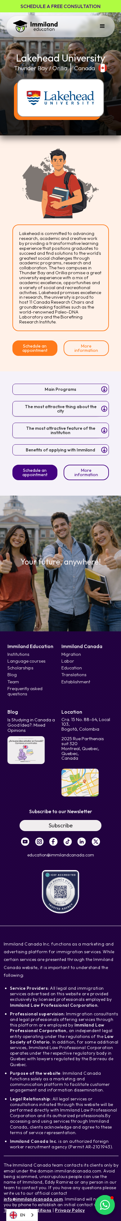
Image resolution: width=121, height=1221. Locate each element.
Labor (67, 661)
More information (86, 348)
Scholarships (20, 668)
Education (71, 668)
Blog (12, 674)
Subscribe (61, 825)
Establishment (75, 682)
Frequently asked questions (25, 691)
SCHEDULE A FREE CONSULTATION (60, 6)
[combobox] (22, 1215)
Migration (71, 654)
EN (22, 1214)
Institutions (18, 654)
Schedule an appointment (34, 348)
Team (13, 682)
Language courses (26, 661)
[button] (102, 26)
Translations (74, 674)
